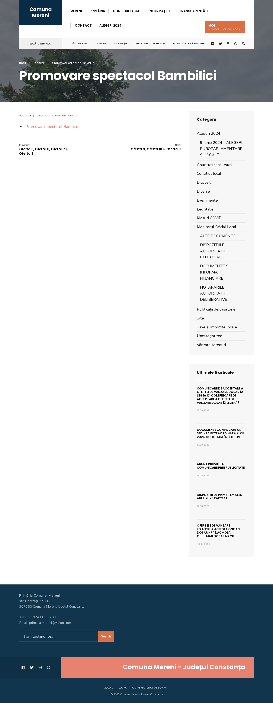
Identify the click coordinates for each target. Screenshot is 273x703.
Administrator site (64, 115)
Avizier (101, 43)
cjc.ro (123, 687)
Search (106, 636)
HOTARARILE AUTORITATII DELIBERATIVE (213, 293)
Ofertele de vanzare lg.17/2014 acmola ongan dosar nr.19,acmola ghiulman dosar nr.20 (218, 530)
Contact (83, 25)
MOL (224, 27)
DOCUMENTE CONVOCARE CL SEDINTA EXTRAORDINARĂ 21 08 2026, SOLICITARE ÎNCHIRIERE (220, 433)
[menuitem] (159, 10)
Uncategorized (209, 335)
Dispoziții (204, 182)
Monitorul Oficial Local (216, 226)
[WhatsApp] (236, 43)
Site (200, 318)
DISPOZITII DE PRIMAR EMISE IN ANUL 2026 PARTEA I (219, 497)
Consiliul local (127, 11)
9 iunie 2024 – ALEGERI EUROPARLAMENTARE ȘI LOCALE (221, 148)
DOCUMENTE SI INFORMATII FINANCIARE (214, 272)
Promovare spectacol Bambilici (52, 126)
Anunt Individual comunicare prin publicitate (221, 466)
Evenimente (207, 200)
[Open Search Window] (243, 43)
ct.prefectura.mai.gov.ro (149, 687)
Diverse (40, 63)
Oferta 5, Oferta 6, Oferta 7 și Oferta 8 (43, 149)
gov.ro (108, 687)
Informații (158, 11)
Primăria (97, 11)
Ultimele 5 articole (215, 372)
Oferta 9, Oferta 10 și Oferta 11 (156, 147)
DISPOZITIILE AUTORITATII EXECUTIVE (212, 251)
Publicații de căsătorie (188, 43)
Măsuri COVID (79, 43)
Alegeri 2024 (110, 25)
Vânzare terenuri (211, 344)
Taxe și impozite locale (217, 327)
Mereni (76, 11)
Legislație (120, 43)
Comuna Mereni (40, 12)
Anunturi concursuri (150, 43)
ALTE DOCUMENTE (218, 236)
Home (22, 63)
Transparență (192, 11)
